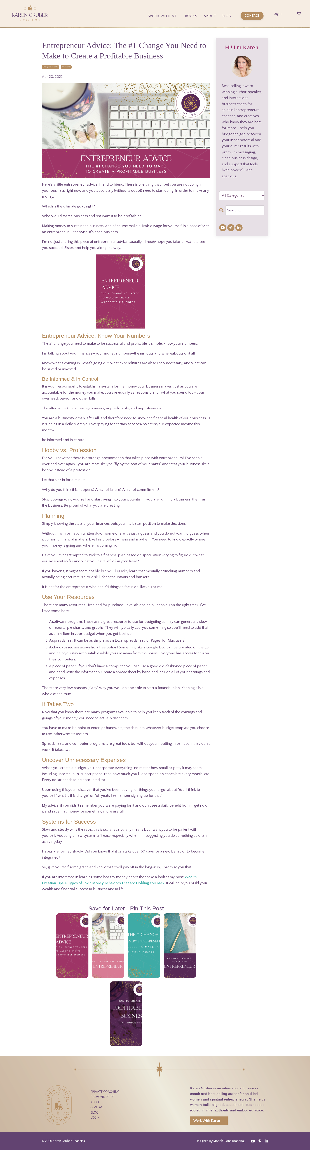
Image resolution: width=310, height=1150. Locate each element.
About (210, 16)
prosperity (66, 67)
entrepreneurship (50, 67)
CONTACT (97, 1107)
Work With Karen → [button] (208, 1121)
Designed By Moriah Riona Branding (220, 1141)
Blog (226, 16)
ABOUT (95, 1102)
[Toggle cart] (299, 13)
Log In (278, 14)
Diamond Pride (163, 25)
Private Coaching (163, 34)
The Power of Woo (191, 25)
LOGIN (95, 1118)
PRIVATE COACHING (104, 1092)
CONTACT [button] (252, 16)
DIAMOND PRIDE (102, 1097)
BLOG (94, 1112)
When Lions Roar (191, 34)
